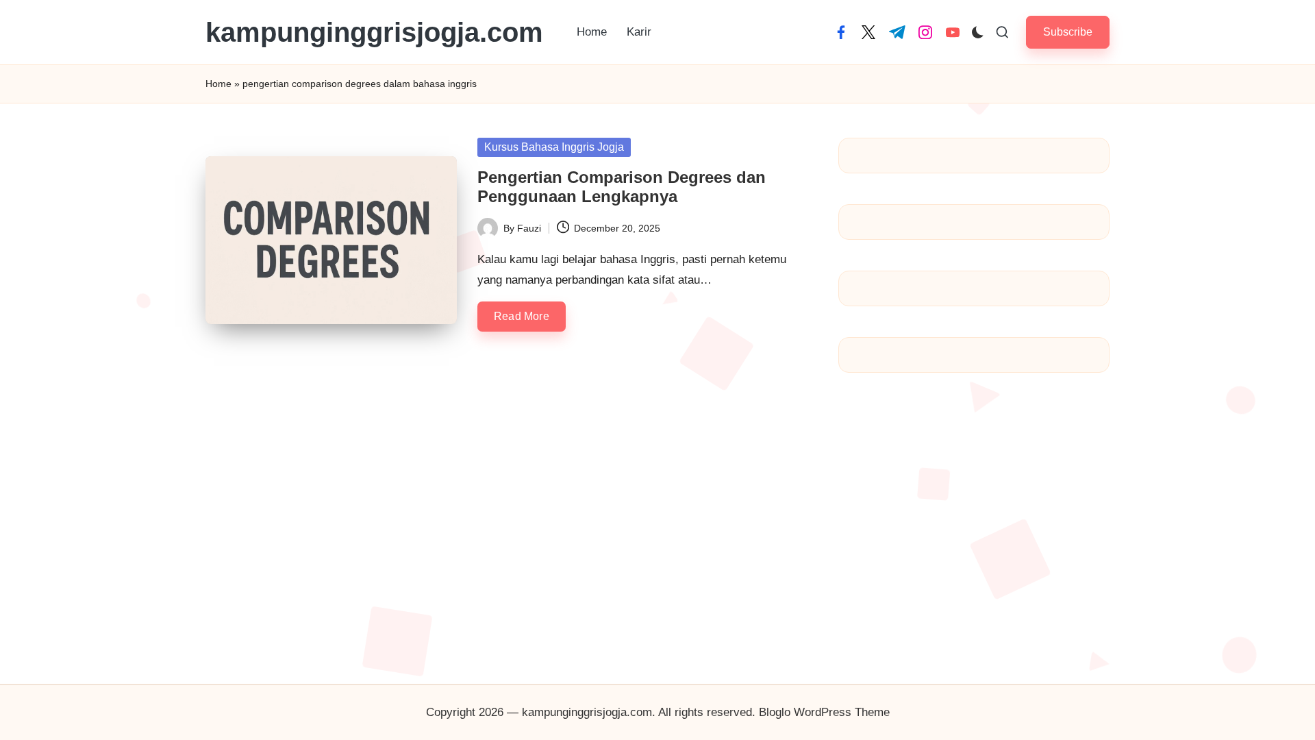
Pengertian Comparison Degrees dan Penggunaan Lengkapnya (621, 187)
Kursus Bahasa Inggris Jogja (554, 147)
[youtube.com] (952, 32)
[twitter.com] (868, 32)
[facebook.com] (841, 32)
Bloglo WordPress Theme (824, 712)
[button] (1068, 32)
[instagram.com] (925, 32)
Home (218, 83)
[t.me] (897, 32)
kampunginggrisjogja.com (374, 32)
